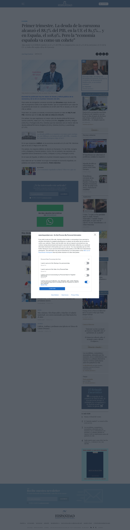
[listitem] (65, 259)
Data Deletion (55, 295)
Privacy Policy (75, 295)
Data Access (65, 295)
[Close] (95, 235)
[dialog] (65, 265)
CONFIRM (52, 288)
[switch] (87, 263)
